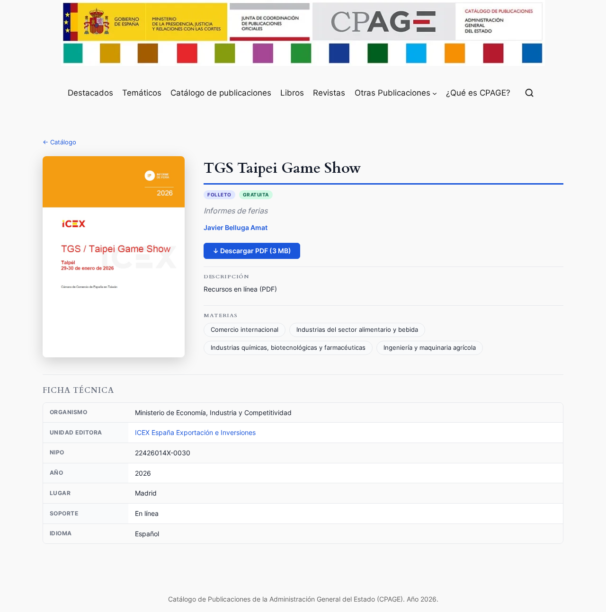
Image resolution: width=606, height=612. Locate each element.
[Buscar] (529, 93)
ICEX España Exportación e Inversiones (195, 432)
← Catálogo (59, 142)
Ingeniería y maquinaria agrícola (429, 347)
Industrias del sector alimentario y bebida (357, 329)
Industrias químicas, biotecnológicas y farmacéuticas (288, 347)
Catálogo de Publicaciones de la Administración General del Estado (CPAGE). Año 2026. (303, 599)
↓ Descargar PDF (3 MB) (252, 251)
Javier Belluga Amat (235, 227)
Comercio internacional (244, 329)
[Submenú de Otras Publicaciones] (434, 92)
